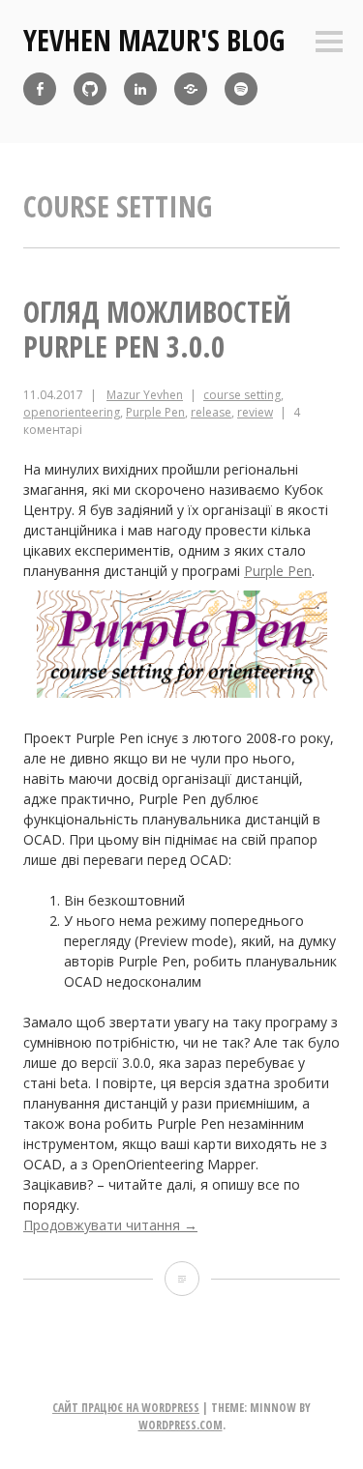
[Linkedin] (140, 89)
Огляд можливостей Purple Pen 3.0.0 (157, 329)
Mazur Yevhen (144, 395)
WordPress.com (180, 1425)
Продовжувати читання (110, 1225)
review (255, 412)
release (211, 412)
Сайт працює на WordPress (125, 1407)
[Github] (90, 89)
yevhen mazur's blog (154, 40)
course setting (242, 395)
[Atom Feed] (241, 89)
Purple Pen (155, 412)
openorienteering (71, 412)
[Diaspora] (190, 89)
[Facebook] (39, 89)
